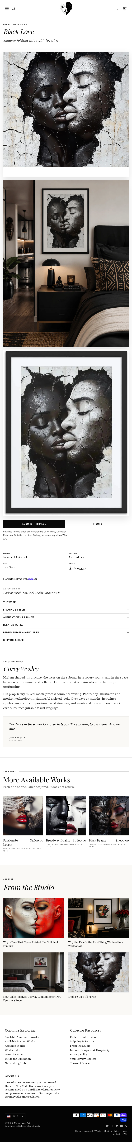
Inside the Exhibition (18, 1058)
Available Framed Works (20, 1041)
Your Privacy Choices (83, 1058)
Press (124, 1131)
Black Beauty (97, 840)
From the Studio (80, 1045)
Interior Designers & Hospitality (90, 1050)
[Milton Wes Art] (66, 8)
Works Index (13, 1050)
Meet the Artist (14, 1054)
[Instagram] (107, 1126)
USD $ (18, 1116)
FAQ (124, 1134)
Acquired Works (15, 1045)
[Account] (117, 8)
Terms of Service (80, 1063)
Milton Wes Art (22, 1123)
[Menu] (7, 8)
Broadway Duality (58, 840)
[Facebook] (112, 1126)
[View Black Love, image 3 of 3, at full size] (66, 432)
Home (78, 1131)
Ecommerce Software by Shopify (22, 1126)
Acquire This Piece (34, 524)
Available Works (92, 1131)
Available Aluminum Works (22, 1037)
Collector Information (83, 1037)
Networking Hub (15, 1063)
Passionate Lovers (10, 842)
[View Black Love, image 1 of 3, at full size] (66, 114)
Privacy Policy (79, 1054)
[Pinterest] (116, 1126)
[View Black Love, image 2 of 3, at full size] (66, 263)
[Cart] (124, 8)
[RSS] (125, 1126)
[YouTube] (121, 1126)
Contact (116, 1134)
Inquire (98, 524)
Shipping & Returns (82, 1041)
